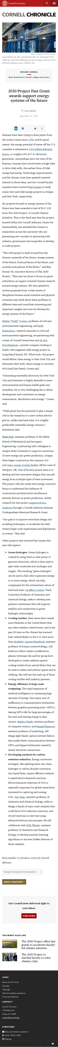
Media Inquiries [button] (13, 881)
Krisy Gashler (30, 110)
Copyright (6, 989)
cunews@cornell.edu (10, 1017)
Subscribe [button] (29, 915)
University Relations (10, 996)
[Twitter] (46, 1044)
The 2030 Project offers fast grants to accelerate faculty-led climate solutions (39, 944)
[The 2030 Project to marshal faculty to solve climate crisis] (9, 957)
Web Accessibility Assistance (13, 993)
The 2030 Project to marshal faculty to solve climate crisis (36, 957)
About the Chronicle (10, 982)
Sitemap (5, 985)
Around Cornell (29, 71)
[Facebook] (40, 1044)
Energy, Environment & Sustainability (20, 871)
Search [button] (47, 3)
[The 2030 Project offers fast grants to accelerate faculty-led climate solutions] (9, 944)
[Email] (53, 1044)
